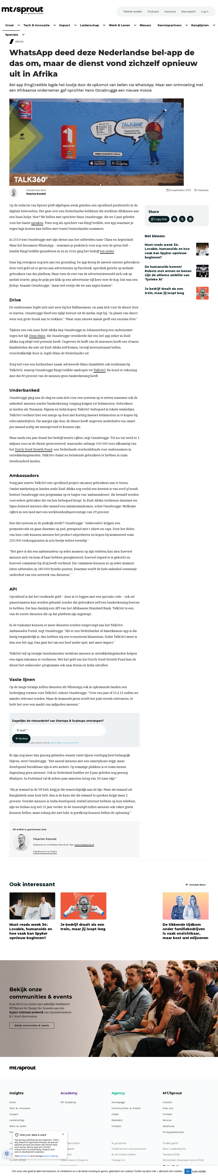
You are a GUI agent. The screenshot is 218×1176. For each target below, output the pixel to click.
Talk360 (100, 370)
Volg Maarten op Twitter (45, 851)
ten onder (107, 251)
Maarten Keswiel (36, 193)
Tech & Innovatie (19, 1108)
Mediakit (117, 1120)
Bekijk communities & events (32, 1025)
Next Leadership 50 (174, 1149)
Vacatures (169, 1126)
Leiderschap (16, 1120)
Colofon (167, 1102)
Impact (13, 1114)
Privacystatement (173, 1132)
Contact (116, 1126)
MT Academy (68, 1102)
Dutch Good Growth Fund (33, 449)
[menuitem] (10, 24)
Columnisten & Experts (74, 1160)
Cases (115, 1114)
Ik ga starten (119, 1143)
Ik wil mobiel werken (124, 1154)
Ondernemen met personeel (129, 1149)
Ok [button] (187, 1171)
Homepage (118, 1102)
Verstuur (23, 738)
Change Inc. (119, 1160)
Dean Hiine (37, 336)
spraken (37, 223)
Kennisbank (67, 1149)
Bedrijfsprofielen (70, 1143)
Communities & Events (126, 1108)
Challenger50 (170, 1143)
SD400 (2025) (17, 1160)
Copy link (160, 219)
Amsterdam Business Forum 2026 (183, 1160)
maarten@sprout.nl (84, 844)
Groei (12, 1102)
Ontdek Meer (197, 884)
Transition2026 (171, 1154)
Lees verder (199, 1171)
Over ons (168, 1108)
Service (167, 1120)
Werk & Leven (17, 1126)
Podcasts (66, 1154)
